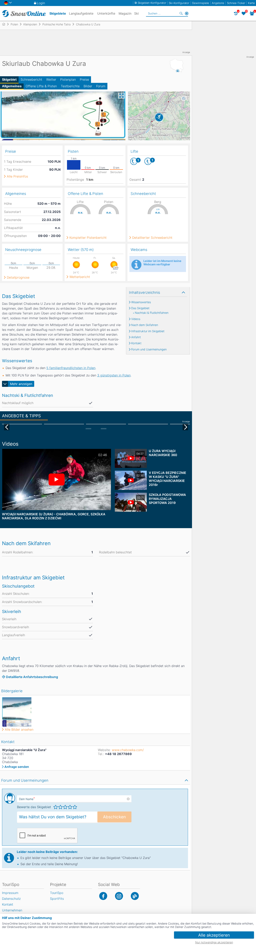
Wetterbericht (79, 276)
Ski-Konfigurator (179, 3)
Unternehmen (12, 910)
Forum (100, 86)
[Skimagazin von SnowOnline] (135, 896)
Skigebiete (57, 13)
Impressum (10, 893)
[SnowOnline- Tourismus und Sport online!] (5, 24)
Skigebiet (9, 79)
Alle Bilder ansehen (19, 729)
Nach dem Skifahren (144, 325)
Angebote (218, 3)
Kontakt (136, 343)
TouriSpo (56, 893)
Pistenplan (68, 79)
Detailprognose (18, 277)
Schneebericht (31, 79)
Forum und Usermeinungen (149, 349)
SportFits (57, 899)
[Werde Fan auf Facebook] (103, 896)
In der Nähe (186, 13)
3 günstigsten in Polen (114, 375)
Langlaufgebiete (81, 13)
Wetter (51, 79)
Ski (136, 13)
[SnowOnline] (24, 13)
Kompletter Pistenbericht (88, 237)
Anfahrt (136, 337)
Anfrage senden (16, 766)
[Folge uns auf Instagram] (119, 896)
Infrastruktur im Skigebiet (147, 331)
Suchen (181, 13)
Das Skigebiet (140, 308)
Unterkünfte (106, 13)
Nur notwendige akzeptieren (214, 942)
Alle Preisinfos (17, 176)
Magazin (125, 13)
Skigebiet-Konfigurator (152, 2)
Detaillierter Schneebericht (152, 237)
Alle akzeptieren (214, 935)
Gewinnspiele (200, 3)
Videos (135, 319)
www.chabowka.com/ (128, 750)
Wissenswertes (141, 302)
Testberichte (70, 86)
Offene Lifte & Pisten (41, 86)
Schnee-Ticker (236, 3)
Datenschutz (11, 899)
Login (41, 3)
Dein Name (27, 799)
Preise (84, 79)
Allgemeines (12, 86)
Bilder (88, 86)
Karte (251, 3)
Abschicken (114, 816)
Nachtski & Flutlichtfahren (151, 312)
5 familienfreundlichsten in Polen (70, 368)
